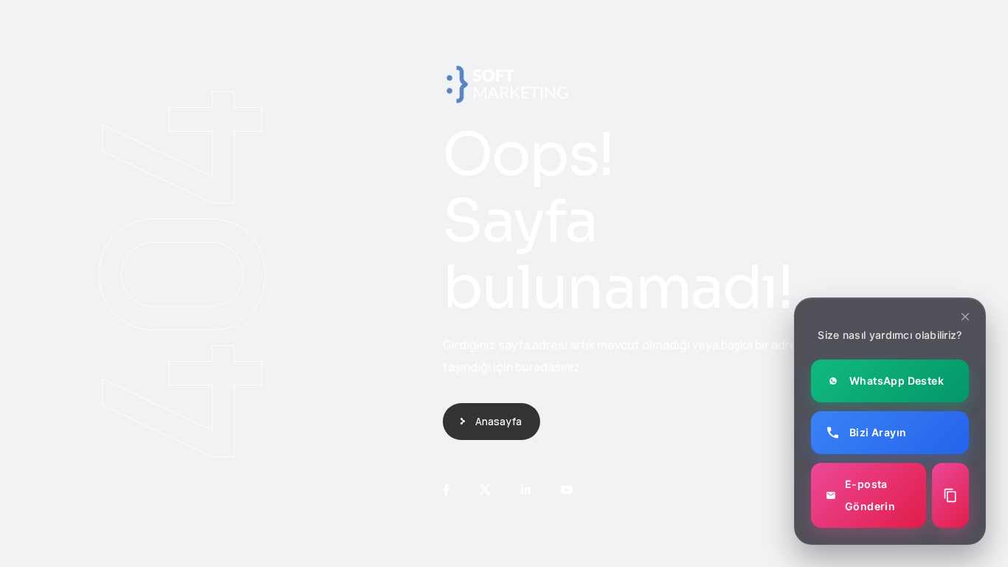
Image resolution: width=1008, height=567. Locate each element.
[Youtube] (566, 489)
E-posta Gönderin (870, 495)
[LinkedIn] (526, 489)
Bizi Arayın (877, 432)
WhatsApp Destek (896, 380)
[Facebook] (446, 489)
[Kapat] (965, 316)
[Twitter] (485, 489)
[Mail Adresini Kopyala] (950, 495)
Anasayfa (498, 421)
